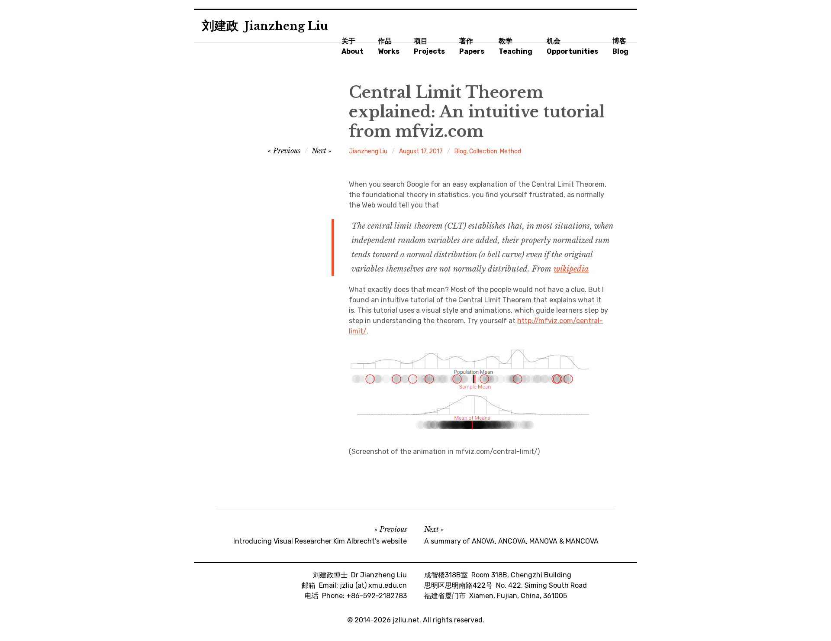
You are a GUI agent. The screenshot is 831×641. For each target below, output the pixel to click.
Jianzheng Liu (368, 151)
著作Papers (471, 46)
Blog (460, 151)
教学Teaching (515, 46)
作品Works (388, 46)
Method (510, 151)
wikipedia (571, 269)
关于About (352, 46)
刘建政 (265, 25)
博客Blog (620, 46)
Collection (483, 151)
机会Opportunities (572, 46)
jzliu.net (406, 620)
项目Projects (429, 46)
